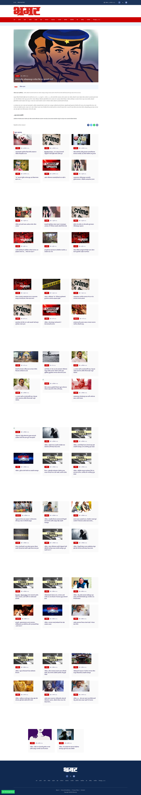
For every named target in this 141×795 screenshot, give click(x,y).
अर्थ (14, 19)
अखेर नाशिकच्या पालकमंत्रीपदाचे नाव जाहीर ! (55, 177)
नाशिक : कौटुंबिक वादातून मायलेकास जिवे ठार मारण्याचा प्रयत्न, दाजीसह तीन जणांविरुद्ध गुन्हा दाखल (84, 472)
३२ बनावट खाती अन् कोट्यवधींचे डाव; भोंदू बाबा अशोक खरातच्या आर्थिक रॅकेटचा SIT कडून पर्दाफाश (84, 370)
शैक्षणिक (65, 19)
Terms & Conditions (65, 790)
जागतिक (88, 19)
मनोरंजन (46, 19)
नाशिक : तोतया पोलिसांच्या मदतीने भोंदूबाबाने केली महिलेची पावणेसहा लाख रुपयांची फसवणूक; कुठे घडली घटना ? (55, 548)
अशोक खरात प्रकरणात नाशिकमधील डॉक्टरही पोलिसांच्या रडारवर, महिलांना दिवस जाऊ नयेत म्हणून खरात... (55, 700)
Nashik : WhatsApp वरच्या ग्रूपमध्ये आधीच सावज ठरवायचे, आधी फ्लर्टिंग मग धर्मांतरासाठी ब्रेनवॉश (26, 596)
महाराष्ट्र (53, 19)
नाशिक (30, 19)
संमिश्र (82, 19)
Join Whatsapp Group (8, 792)
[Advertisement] (100, 10)
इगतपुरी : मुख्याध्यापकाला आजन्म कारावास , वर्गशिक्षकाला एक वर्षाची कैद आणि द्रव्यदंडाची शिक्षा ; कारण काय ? (27, 624)
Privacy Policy (75, 790)
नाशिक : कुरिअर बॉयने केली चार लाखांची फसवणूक (26, 470)
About (57, 790)
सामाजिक (72, 19)
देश (77, 19)
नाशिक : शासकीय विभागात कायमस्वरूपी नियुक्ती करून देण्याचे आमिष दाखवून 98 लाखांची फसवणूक (55, 520)
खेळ (41, 19)
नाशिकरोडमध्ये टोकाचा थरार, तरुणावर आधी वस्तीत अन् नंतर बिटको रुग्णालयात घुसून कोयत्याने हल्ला (55, 596)
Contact (83, 790)
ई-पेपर (15, 2)
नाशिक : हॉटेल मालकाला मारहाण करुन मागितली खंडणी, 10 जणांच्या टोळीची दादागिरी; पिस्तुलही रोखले (55, 672)
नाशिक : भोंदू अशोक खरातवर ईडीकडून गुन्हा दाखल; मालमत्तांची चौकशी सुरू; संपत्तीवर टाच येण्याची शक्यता (83, 596)
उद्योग (25, 19)
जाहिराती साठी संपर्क (21, 2)
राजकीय (59, 19)
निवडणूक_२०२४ (96, 19)
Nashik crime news (19, 125)
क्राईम (36, 19)
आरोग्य (19, 19)
